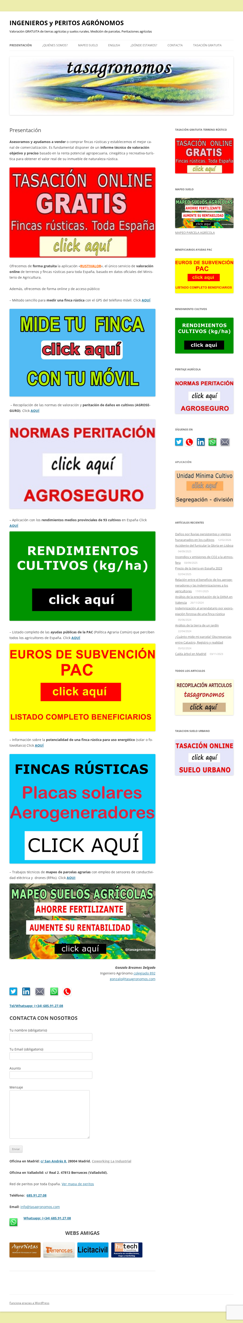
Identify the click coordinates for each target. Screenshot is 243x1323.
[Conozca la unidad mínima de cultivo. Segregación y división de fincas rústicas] (204, 505)
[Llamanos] (67, 994)
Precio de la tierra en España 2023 (198, 568)
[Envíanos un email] (40, 994)
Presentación (20, 45)
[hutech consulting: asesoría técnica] (126, 1256)
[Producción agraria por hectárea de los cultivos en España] (204, 352)
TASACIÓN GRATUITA (207, 45)
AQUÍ (146, 300)
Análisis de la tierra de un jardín (197, 625)
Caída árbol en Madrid (190, 654)
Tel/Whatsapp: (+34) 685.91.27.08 (36, 1005)
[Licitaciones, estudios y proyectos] (92, 1256)
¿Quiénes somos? (55, 45)
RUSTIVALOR (90, 266)
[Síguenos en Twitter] (13, 994)
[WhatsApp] (54, 994)
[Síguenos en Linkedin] (26, 994)
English (114, 45)
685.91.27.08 (37, 1195)
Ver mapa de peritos (78, 1184)
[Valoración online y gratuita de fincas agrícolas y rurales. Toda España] (204, 172)
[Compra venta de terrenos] (59, 1256)
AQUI (71, 877)
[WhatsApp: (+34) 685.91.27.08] (213, 445)
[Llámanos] (189, 445)
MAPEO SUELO (88, 45)
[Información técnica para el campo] (25, 1256)
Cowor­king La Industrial (111, 1161)
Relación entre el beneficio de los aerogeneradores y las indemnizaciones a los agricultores (204, 585)
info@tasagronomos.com (40, 1206)
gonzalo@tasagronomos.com (132, 979)
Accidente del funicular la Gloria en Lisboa (204, 545)
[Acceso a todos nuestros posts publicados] (204, 714)
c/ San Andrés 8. (54, 1161)
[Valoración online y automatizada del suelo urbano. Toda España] (204, 774)
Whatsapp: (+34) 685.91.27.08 (47, 1218)
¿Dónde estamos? (144, 45)
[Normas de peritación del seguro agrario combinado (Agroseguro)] (204, 412)
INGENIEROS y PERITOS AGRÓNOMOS (66, 23)
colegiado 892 (144, 973)
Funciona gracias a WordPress (29, 1303)
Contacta (175, 45)
